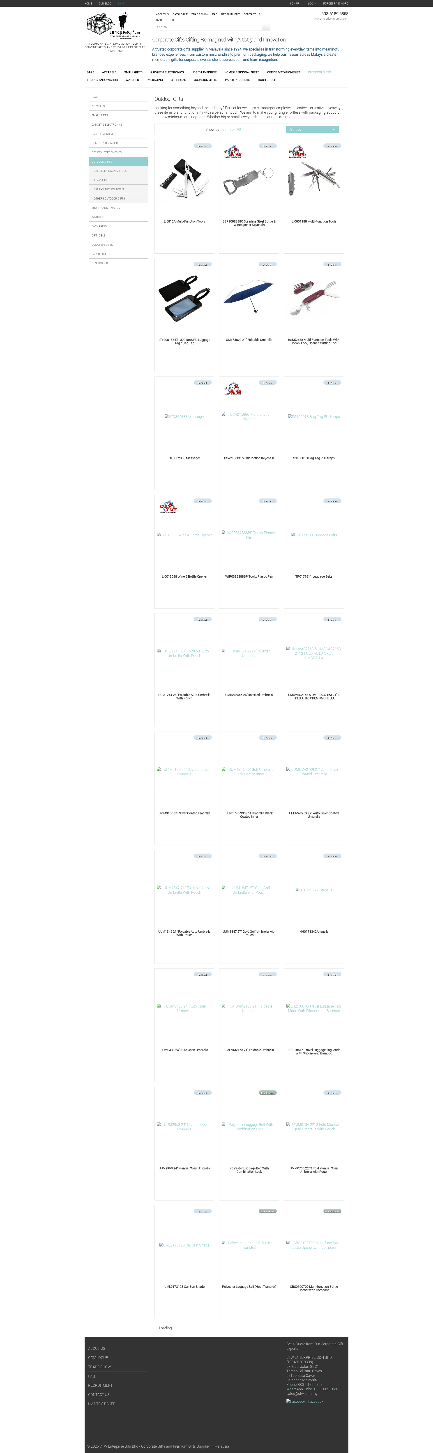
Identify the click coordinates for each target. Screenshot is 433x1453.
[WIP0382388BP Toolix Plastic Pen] (249, 534)
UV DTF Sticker (166, 20)
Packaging (155, 80)
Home (88, 3)
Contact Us (252, 14)
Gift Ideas (178, 80)
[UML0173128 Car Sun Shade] (184, 1244)
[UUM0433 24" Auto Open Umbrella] (184, 1007)
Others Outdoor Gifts (109, 198)
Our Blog (105, 3)
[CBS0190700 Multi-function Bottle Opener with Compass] (313, 1244)
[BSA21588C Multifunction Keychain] (249, 416)
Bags (90, 72)
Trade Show (199, 14)
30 (224, 129)
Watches (132, 80)
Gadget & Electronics (167, 72)
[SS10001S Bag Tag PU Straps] (314, 416)
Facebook (315, 1401)
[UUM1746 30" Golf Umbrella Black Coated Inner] (249, 771)
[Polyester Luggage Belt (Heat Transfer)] (249, 1244)
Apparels (109, 72)
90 (239, 129)
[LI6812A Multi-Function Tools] (184, 179)
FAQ (214, 14)
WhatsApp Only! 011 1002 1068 (311, 1388)
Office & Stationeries (283, 72)
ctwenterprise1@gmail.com (331, 18)
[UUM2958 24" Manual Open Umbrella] (184, 1126)
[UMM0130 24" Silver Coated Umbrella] (184, 771)
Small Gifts (133, 72)
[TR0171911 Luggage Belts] (314, 534)
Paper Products (237, 80)
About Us (162, 14)
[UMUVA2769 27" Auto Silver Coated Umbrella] (313, 771)
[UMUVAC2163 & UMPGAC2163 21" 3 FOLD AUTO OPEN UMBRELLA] (313, 652)
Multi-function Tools (109, 189)
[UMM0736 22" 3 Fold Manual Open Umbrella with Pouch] (313, 1126)
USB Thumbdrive (204, 72)
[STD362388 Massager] (184, 416)
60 (232, 129)
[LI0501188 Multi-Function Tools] (313, 179)
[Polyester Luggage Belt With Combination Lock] (249, 1126)
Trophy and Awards (102, 80)
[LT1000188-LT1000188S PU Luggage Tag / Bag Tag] (184, 297)
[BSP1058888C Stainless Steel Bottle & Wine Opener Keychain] (249, 179)
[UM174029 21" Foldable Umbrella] (249, 297)
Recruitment (230, 14)
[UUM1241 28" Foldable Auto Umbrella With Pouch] (184, 652)
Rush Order (267, 80)
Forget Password (335, 3)
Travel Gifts (102, 180)
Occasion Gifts (205, 80)
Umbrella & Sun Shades (110, 170)
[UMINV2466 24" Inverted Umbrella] (249, 652)
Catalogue (180, 14)
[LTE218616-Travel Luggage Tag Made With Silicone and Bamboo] (313, 1007)
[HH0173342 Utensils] (314, 889)
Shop (121, 3)
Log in (312, 3)
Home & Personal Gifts (241, 72)
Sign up (294, 3)
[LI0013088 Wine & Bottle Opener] (184, 534)
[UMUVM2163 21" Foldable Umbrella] (249, 1007)
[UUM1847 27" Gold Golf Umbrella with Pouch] (249, 889)
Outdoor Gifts (319, 72)
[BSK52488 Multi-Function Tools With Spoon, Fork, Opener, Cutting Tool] (313, 297)
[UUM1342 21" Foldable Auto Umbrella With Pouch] (184, 889)
